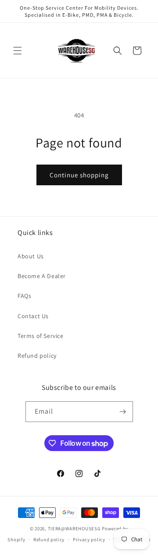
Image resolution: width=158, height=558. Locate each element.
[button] (17, 50)
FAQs (24, 296)
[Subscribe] (123, 411)
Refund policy (37, 356)
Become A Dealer (42, 276)
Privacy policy (89, 539)
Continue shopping (79, 175)
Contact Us (33, 316)
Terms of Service (41, 336)
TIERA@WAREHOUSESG (74, 528)
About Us (31, 256)
